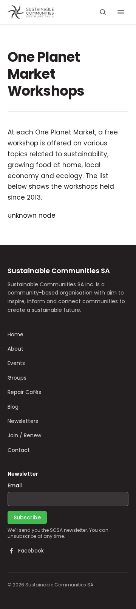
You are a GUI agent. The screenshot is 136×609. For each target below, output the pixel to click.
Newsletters (23, 421)
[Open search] (102, 12)
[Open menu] (120, 12)
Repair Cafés (24, 392)
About (15, 349)
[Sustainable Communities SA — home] (31, 12)
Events (16, 363)
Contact (19, 450)
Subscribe (27, 517)
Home (15, 334)
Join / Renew (24, 435)
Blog (13, 407)
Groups (17, 378)
